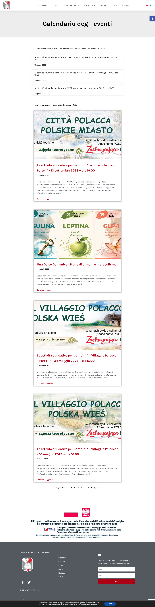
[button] (152, 18)
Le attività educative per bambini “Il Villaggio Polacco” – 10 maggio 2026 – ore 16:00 (74, 88)
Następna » (95, 488)
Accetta (110, 604)
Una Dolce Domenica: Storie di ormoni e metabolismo (77, 264)
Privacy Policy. (126, 563)
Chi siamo (42, 5)
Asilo (75, 105)
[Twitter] (29, 582)
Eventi (61, 565)
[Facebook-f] (23, 582)
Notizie (103, 5)
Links (114, 5)
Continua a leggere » (45, 199)
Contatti (125, 5)
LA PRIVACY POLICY (28, 590)
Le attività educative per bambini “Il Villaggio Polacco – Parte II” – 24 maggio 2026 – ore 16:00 (76, 74)
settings (95, 605)
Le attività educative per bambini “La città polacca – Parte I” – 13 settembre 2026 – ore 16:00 (75, 58)
